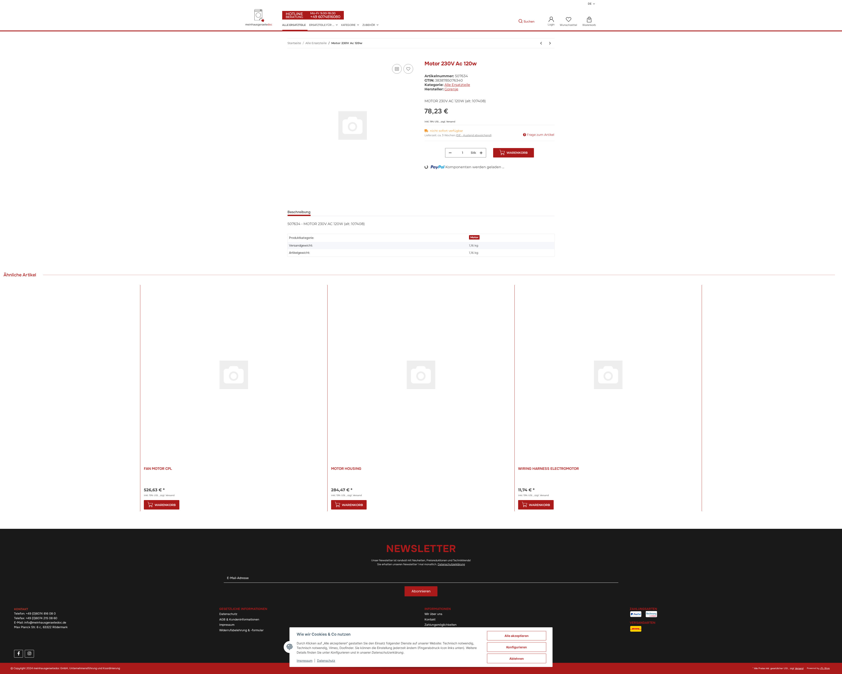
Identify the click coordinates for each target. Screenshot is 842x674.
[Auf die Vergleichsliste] (397, 69)
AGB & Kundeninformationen (239, 619)
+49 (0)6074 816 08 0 (41, 613)
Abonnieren (421, 591)
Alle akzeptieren (517, 636)
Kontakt (430, 619)
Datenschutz (228, 614)
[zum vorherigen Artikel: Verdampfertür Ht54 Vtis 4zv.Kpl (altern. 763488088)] (541, 43)
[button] (551, 21)
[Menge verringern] (450, 152)
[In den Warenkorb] (290, 58)
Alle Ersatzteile (457, 85)
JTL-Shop (825, 668)
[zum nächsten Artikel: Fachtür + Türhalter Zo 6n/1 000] (550, 43)
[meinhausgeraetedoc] (259, 18)
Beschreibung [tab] (298, 212)
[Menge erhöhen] (481, 152)
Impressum (226, 625)
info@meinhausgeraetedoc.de (45, 622)
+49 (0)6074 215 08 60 (41, 618)
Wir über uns (433, 614)
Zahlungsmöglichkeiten (441, 625)
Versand (450, 121)
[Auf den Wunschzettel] (408, 69)
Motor (474, 237)
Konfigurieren (516, 647)
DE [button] (589, 3)
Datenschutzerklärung (451, 564)
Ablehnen (516, 658)
